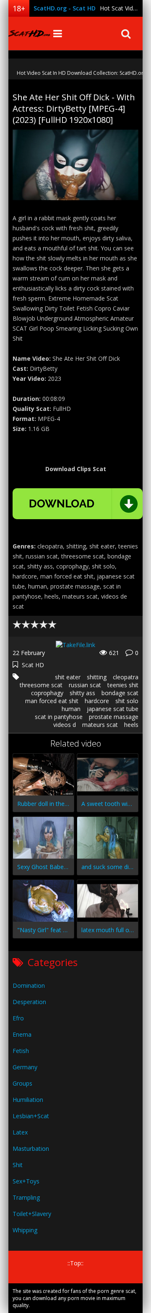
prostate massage (113, 717)
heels (131, 725)
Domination (29, 985)
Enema (22, 1034)
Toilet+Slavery (32, 1214)
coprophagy (47, 693)
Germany (25, 1067)
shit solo (126, 701)
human (71, 709)
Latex (20, 1132)
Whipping (25, 1230)
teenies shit (122, 685)
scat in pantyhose (59, 717)
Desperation (29, 1002)
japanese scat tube (112, 709)
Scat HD (33, 665)
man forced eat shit (51, 701)
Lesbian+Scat (31, 1116)
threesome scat (41, 685)
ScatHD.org (29, 33)
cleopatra (125, 677)
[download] (78, 503)
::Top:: (75, 1263)
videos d (64, 725)
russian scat (85, 685)
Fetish (21, 1051)
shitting (97, 677)
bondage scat (120, 693)
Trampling (26, 1197)
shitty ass (82, 693)
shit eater (68, 677)
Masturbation (31, 1148)
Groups (22, 1083)
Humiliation (28, 1100)
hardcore (97, 701)
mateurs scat (100, 725)
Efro (18, 1018)
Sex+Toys (26, 1181)
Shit (18, 1165)
